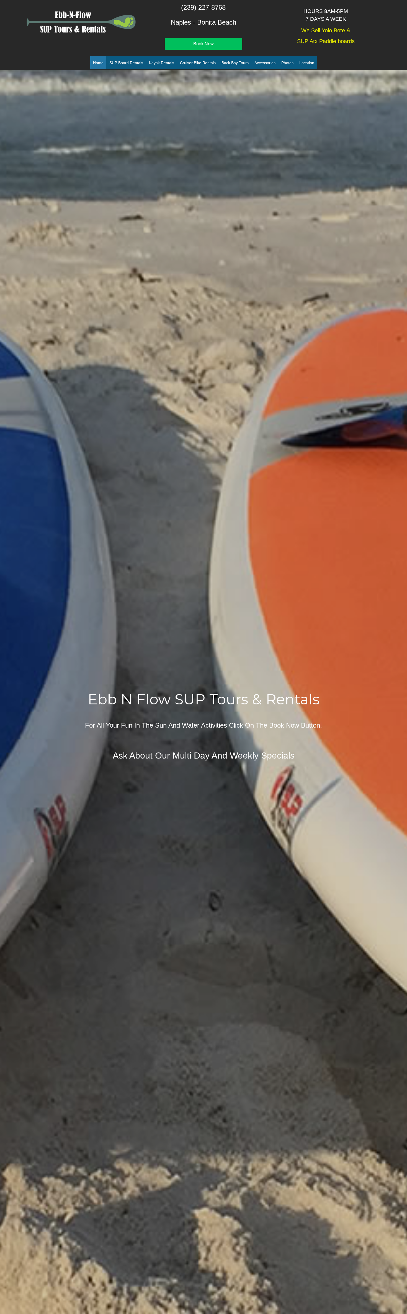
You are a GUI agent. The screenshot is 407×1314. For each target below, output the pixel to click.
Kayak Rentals (161, 63)
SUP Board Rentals (126, 63)
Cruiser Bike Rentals (198, 63)
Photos (287, 63)
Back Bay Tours (235, 63)
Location (306, 63)
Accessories (264, 63)
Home (98, 63)
